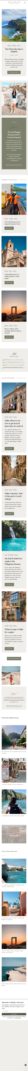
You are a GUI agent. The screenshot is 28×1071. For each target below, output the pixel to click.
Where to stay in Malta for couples (14, 631)
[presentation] (14, 25)
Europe (9, 45)
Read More (10, 228)
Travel (19, 45)
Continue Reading (15, 72)
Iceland (11, 218)
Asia (6, 554)
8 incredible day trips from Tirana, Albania (13, 815)
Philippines (10, 554)
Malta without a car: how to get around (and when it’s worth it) (14, 423)
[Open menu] (25, 2)
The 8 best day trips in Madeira (14, 50)
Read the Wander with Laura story (14, 706)
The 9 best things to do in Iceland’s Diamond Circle (13, 223)
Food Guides (14, 835)
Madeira (14, 45)
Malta (10, 271)
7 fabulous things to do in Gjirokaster (12, 784)
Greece (11, 325)
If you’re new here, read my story (14, 165)
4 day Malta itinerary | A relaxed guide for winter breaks (12, 276)
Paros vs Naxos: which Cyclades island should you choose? (13, 331)
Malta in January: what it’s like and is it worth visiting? (13, 496)
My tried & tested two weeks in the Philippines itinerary (13, 561)
